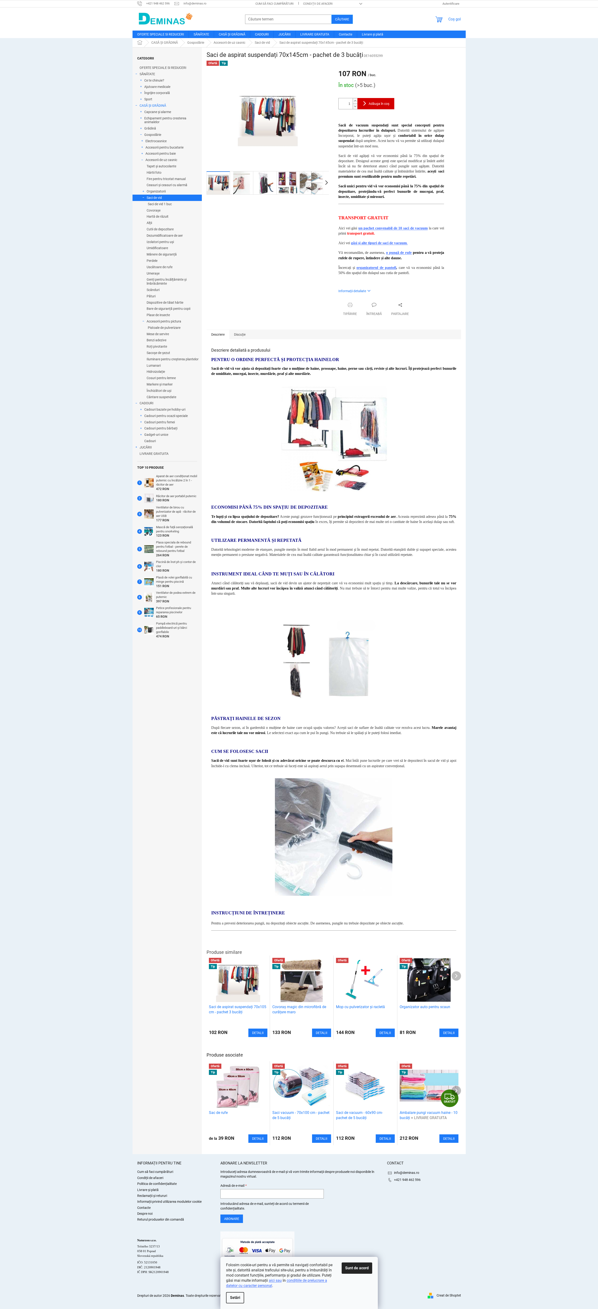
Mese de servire (158, 334)
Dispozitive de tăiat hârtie (165, 302)
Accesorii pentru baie (160, 153)
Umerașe (153, 273)
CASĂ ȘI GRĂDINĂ (153, 105)
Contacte (144, 1208)
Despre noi (144, 1213)
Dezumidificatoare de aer (165, 235)
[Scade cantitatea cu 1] (355, 106)
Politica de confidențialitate (157, 1184)
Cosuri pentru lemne (161, 378)
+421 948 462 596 (407, 1180)
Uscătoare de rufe (159, 267)
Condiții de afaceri (318, 3)
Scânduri (153, 290)
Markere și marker (160, 384)
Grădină (150, 128)
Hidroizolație (156, 371)
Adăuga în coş (379, 104)
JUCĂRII (146, 447)
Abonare (231, 1219)
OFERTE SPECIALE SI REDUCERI (163, 68)
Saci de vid (154, 198)
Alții (149, 223)
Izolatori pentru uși (160, 242)
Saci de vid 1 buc (160, 204)
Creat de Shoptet (449, 1295)
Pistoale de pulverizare (164, 328)
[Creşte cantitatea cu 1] (355, 101)
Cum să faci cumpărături (274, 3)
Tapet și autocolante (161, 166)
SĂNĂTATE (147, 74)
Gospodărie (152, 135)
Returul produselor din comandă (160, 1219)
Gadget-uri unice (156, 434)
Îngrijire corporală (157, 93)
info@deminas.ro (406, 1173)
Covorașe (153, 210)
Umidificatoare (157, 248)
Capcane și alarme (157, 112)
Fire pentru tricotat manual (166, 179)
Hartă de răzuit (157, 216)
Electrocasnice (156, 141)
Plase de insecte (158, 315)
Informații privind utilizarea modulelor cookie (169, 1201)
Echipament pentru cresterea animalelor (165, 120)
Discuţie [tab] (240, 334)
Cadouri (150, 441)
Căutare (342, 19)
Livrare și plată (148, 1190)
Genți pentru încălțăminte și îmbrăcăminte (167, 281)
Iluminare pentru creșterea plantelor (173, 359)
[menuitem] (161, 34)
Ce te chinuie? (154, 80)
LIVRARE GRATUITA (154, 454)
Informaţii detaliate (352, 291)
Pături (151, 296)
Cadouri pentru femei (159, 422)
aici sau (275, 1280)
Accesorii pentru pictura (164, 321)
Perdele (152, 261)
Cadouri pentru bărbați (160, 428)
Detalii (258, 1138)
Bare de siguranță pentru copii (168, 309)
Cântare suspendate (161, 397)
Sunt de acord (357, 1268)
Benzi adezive (156, 340)
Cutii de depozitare (160, 229)
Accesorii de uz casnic (161, 160)
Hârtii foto (154, 172)
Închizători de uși (159, 391)
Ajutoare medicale (157, 87)
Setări (235, 1297)
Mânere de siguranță (162, 254)
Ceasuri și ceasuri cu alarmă (167, 185)
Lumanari (154, 365)
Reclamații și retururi (152, 1196)
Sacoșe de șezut (158, 353)
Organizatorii (156, 191)
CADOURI (146, 403)
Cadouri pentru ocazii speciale (166, 416)
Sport (148, 99)
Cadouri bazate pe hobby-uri (164, 409)
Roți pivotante (157, 346)
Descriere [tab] (218, 334)
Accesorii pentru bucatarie (164, 147)
